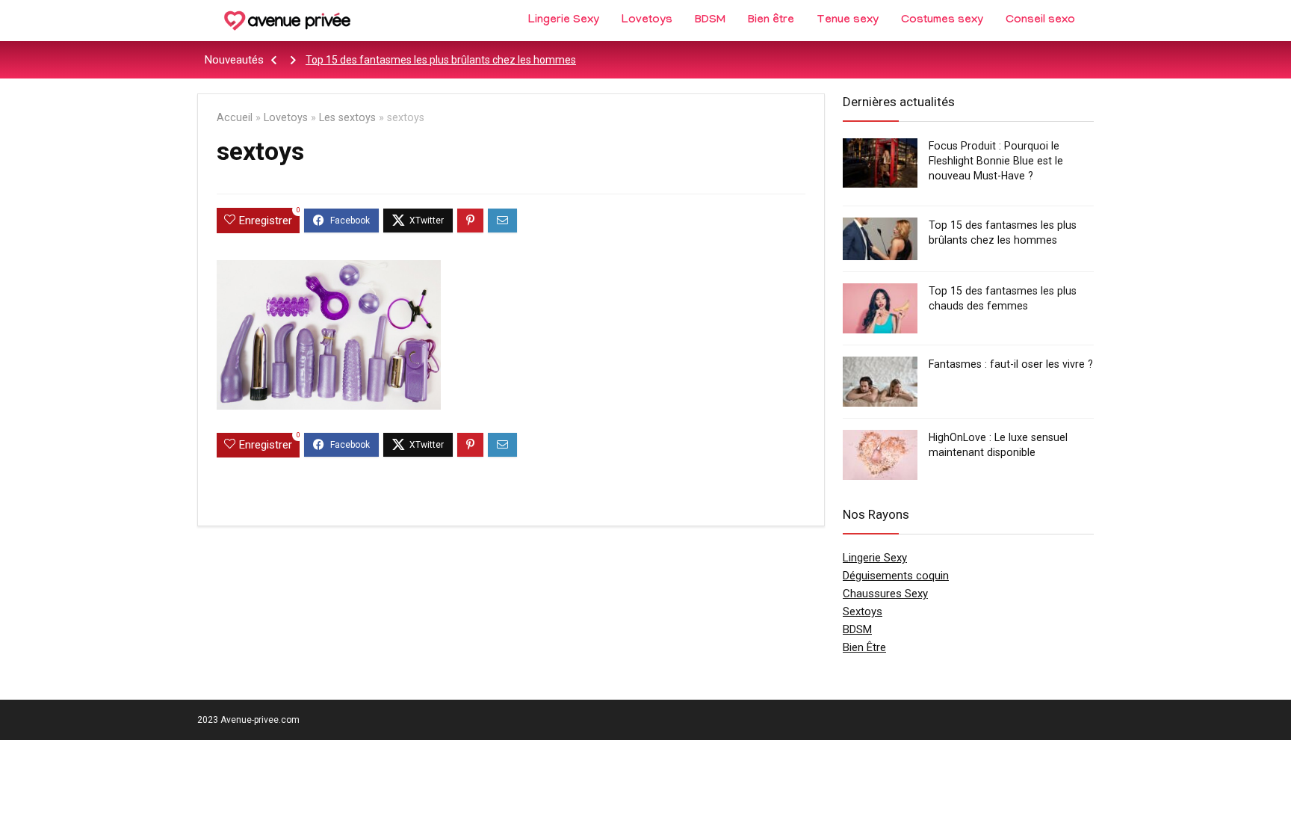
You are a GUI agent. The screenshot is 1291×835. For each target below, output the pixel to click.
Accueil (235, 117)
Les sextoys (347, 117)
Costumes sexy (942, 21)
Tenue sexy (848, 21)
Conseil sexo (1040, 21)
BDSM (710, 21)
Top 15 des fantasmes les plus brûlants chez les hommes (441, 60)
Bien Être (864, 647)
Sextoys (862, 611)
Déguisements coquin (896, 575)
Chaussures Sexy (885, 593)
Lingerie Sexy (563, 21)
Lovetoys (647, 21)
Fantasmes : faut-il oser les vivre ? (1011, 364)
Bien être (771, 21)
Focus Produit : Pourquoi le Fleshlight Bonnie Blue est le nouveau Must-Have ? (996, 161)
